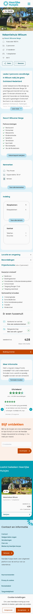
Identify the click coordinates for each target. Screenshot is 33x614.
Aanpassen (8, 610)
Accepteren (22, 610)
